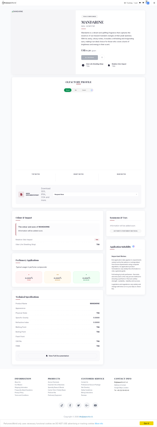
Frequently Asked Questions (24, 390)
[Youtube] (95, 405)
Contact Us (84, 382)
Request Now (59, 194)
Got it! (146, 423)
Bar (76, 90)
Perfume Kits (52, 392)
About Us (17, 382)
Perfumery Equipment (54, 395)
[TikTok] (62, 405)
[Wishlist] (140, 3)
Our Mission (18, 385)
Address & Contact (120, 385)
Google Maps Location (121, 388)
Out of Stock (90, 57)
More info (99, 423)
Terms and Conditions (22, 395)
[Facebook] (70, 405)
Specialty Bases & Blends (56, 387)
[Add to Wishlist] (102, 57)
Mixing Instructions (87, 392)
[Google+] (87, 405)
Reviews (84, 395)
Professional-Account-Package (90, 385)
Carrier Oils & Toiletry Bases (57, 390)
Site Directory (85, 387)
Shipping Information (21, 387)
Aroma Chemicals (53, 382)
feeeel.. (84, 90)
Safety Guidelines (86, 390)
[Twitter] (78, 405)
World (10, 3)
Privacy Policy (19, 392)
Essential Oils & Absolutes (56, 385)
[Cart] (143, 3)
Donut (68, 90)
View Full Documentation (59, 356)
